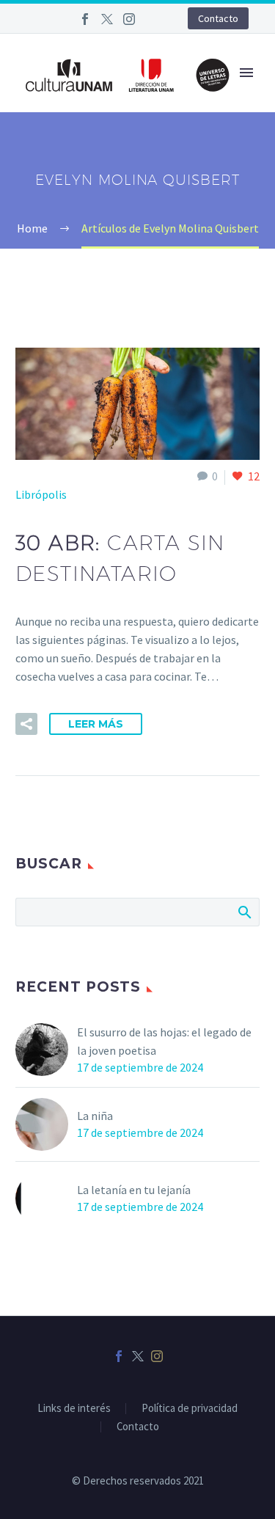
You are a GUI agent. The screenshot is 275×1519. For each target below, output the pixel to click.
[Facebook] (85, 19)
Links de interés (74, 1408)
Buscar (244, 912)
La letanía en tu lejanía (134, 1189)
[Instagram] (129, 19)
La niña (95, 1115)
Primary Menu (246, 73)
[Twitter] (107, 19)
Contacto (218, 18)
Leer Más (95, 724)
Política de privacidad (190, 1408)
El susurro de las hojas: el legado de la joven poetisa (164, 1041)
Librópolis (41, 494)
